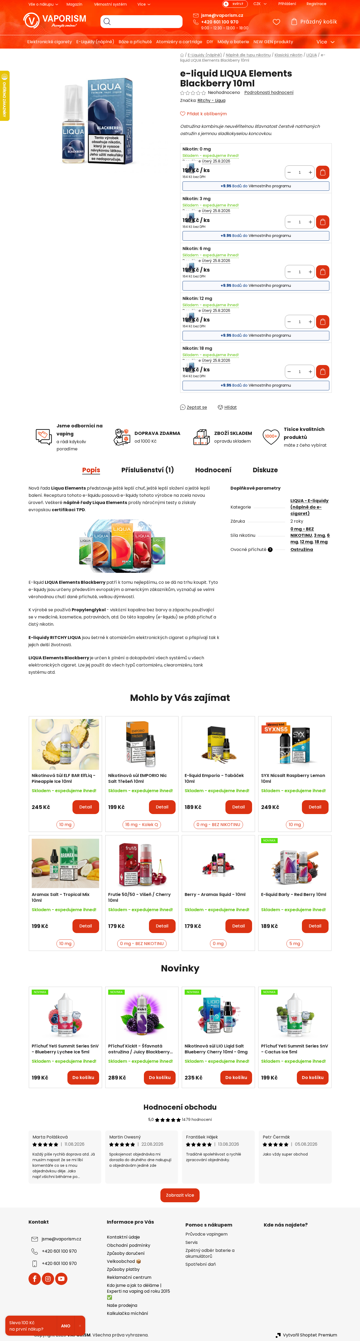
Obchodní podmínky (128, 1245)
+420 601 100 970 (219, 22)
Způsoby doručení (126, 1253)
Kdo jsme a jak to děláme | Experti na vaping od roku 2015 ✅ (138, 1291)
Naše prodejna (122, 1305)
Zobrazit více (180, 1195)
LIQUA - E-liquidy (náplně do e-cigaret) (309, 507)
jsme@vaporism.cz (222, 15)
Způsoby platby (123, 1269)
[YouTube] (61, 1279)
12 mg (306, 542)
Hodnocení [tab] (213, 470)
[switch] (235, 4)
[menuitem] (47, 42)
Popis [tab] (91, 470)
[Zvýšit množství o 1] (310, 172)
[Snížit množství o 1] (289, 172)
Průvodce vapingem (206, 1234)
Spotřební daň (200, 1264)
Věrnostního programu (270, 186)
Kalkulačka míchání (127, 1313)
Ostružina (301, 549)
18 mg (321, 542)
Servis (191, 1242)
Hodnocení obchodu (180, 1107)
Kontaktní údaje (123, 1237)
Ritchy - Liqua (211, 100)
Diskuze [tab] (265, 470)
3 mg (319, 535)
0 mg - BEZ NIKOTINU (302, 532)
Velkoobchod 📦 (124, 1261)
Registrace (316, 3)
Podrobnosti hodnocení (269, 93)
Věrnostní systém (110, 4)
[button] (65, 804)
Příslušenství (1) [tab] (148, 470)
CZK (257, 3)
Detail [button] (85, 807)
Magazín (74, 4)
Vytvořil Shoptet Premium (310, 1335)
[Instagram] (48, 1279)
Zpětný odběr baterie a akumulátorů (209, 1253)
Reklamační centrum (129, 1277)
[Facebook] (35, 1279)
